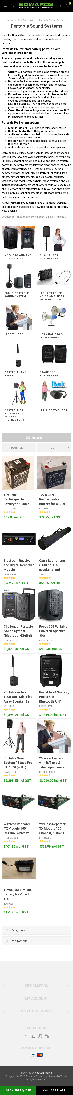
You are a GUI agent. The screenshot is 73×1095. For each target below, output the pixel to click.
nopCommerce (43, 1072)
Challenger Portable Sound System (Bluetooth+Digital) (18, 631)
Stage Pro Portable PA (49, 374)
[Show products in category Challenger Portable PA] (54, 238)
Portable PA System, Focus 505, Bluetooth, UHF (54, 696)
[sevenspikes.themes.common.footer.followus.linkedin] (46, 1036)
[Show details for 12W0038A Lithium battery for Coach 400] (19, 868)
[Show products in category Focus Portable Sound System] (19, 276)
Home (10, 20)
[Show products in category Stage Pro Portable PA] (54, 355)
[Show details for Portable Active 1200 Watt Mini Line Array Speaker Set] (14, 670)
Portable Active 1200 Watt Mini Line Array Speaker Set (18, 696)
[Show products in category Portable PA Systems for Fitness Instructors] (19, 393)
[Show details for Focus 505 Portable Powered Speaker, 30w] (50, 605)
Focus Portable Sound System (16, 295)
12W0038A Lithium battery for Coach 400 (17, 894)
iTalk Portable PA (54, 410)
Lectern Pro (13, 334)
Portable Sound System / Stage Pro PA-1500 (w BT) (18, 762)
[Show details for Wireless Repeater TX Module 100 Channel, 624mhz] (19, 802)
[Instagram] (40, 1036)
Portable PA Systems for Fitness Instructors (14, 415)
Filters (37, 437)
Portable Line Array (15, 374)
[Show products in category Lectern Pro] (19, 317)
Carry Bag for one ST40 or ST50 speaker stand (52, 565)
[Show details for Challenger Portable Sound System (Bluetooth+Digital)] (19, 605)
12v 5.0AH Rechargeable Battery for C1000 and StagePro (52, 501)
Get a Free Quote (18, 1090)
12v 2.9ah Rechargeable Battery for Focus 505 (16, 501)
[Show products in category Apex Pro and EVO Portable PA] (19, 238)
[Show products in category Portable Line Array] (19, 355)
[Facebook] (26, 1036)
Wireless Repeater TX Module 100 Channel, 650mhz (52, 828)
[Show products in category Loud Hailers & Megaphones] (54, 317)
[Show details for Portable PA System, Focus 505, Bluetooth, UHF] (50, 670)
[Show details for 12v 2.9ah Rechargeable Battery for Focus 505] (18, 473)
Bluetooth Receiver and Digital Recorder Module (19, 565)
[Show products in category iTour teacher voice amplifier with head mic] (54, 276)
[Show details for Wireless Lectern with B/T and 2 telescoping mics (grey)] (54, 736)
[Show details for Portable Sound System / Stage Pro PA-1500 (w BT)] (14, 736)
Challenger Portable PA (49, 257)
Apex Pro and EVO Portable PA (18, 257)
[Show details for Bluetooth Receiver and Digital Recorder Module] (19, 539)
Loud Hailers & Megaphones (51, 336)
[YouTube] (33, 1036)
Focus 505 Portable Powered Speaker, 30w (53, 631)
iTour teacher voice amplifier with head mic (52, 296)
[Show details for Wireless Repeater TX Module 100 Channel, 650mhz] (54, 802)
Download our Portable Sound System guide (23, 217)
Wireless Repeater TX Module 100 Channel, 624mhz (17, 828)
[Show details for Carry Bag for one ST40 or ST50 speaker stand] (54, 539)
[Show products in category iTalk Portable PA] (54, 393)
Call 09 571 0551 (55, 1090)
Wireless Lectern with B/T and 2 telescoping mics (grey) (51, 765)
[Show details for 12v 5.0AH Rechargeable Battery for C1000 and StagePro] (54, 473)
